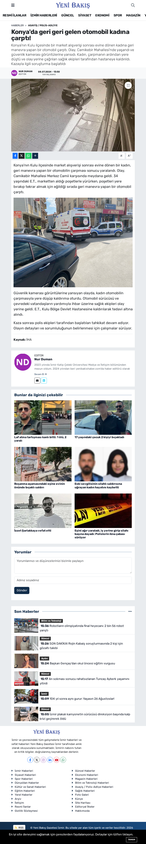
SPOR (118, 15)
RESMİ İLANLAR (14, 15)
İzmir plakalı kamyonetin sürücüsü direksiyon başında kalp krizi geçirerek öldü (85, 716)
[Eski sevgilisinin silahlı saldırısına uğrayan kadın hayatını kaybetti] (103, 464)
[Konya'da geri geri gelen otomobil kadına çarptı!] (73, 115)
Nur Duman (43, 359)
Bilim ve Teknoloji (51, 620)
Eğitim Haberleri (25, 790)
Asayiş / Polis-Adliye (43, 25)
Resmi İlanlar (23, 806)
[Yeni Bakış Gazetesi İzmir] (73, 5)
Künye (79, 798)
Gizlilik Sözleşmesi (26, 810)
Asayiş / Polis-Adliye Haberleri (94, 786)
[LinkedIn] (50, 760)
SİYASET (84, 15)
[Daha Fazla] (35, 156)
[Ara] (133, 5)
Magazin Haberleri (86, 778)
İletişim (19, 802)
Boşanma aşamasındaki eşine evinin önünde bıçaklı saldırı (39, 485)
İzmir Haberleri (24, 770)
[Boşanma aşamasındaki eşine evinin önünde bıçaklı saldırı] (43, 464)
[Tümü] (130, 611)
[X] (37, 760)
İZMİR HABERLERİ (43, 15)
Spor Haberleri (24, 778)
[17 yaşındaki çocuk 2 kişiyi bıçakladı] (103, 417)
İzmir (44, 693)
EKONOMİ (102, 15)
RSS (21, 827)
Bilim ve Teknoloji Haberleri (92, 782)
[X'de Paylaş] (22, 156)
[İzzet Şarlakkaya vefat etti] (43, 510)
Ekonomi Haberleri (86, 775)
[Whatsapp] (63, 760)
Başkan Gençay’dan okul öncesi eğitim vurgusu (78, 663)
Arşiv (18, 798)
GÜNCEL (67, 15)
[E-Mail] (37, 381)
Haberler (17, 25)
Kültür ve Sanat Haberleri (30, 786)
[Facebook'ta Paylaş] (15, 156)
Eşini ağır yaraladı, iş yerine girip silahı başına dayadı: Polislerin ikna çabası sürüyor (101, 534)
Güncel (45, 638)
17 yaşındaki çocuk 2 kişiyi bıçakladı (99, 437)
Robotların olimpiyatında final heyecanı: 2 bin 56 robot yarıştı (82, 628)
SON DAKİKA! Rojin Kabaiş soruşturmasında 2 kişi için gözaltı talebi (81, 646)
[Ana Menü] (13, 5)
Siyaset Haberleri (25, 775)
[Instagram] (43, 760)
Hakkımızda (82, 810)
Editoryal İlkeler (85, 806)
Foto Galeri (82, 794)
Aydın (44, 658)
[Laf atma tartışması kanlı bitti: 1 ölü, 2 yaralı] (43, 417)
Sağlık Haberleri (85, 790)
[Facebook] (30, 760)
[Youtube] (56, 760)
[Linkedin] (44, 381)
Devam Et (39, 374)
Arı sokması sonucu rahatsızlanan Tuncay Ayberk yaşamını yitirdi (84, 681)
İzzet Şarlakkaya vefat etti (32, 530)
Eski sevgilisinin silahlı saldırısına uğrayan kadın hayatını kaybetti (98, 485)
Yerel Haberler (23, 794)
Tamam (131, 839)
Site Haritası (82, 802)
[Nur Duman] (22, 362)
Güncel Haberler (85, 770)
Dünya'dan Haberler (27, 782)
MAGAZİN (133, 15)
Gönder (22, 590)
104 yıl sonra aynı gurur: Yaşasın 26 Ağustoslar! (77, 698)
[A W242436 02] (73, 242)
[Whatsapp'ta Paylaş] (28, 156)
